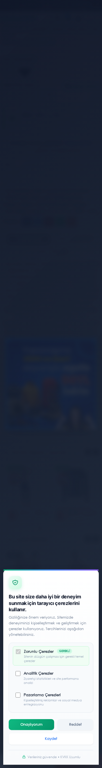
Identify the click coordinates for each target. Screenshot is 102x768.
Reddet (75, 724)
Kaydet (51, 738)
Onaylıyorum (31, 724)
